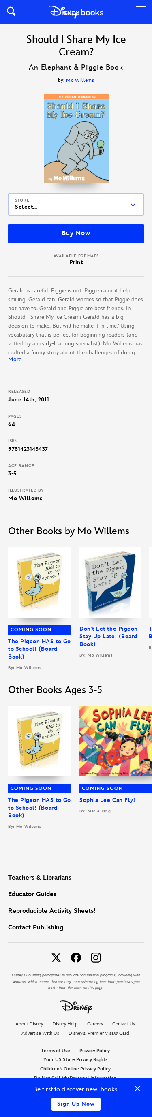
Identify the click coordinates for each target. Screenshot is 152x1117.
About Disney (29, 1024)
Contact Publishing (35, 928)
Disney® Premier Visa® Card (99, 1033)
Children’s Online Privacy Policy (75, 1069)
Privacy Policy (94, 1051)
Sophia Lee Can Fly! (107, 800)
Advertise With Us (40, 1033)
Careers (95, 1024)
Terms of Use (55, 1051)
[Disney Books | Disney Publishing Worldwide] (76, 12)
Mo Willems (80, 80)
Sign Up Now (76, 1103)
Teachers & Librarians (39, 878)
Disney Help (65, 1024)
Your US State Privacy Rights (75, 1060)
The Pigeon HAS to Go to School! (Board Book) (39, 649)
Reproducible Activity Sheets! (51, 911)
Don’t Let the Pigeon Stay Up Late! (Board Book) (108, 636)
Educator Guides (32, 894)
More (14, 359)
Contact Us (123, 1024)
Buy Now (76, 233)
